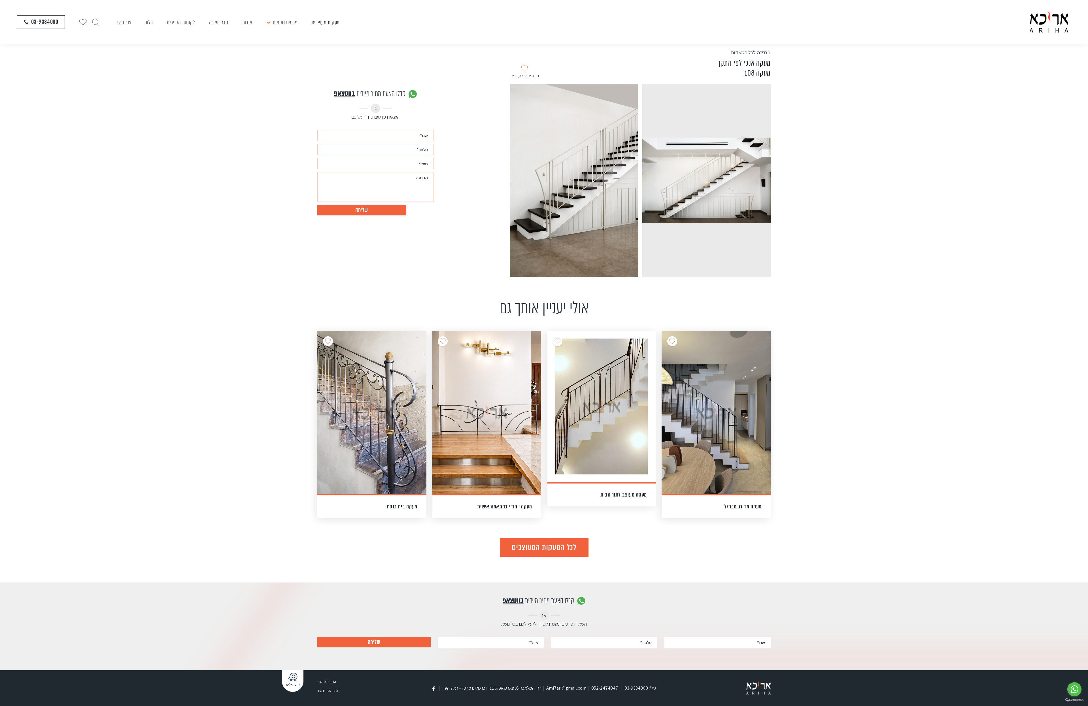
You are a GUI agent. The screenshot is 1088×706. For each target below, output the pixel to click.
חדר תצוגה (218, 22)
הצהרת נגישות (326, 682)
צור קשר (123, 22)
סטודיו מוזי (324, 690)
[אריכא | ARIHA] (1049, 22)
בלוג (149, 22)
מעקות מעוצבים (326, 22)
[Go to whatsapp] (1074, 689)
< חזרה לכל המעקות (751, 52)
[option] (706, 180)
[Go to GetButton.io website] (1074, 700)
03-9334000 (44, 22)
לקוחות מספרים (181, 22)
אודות (247, 22)
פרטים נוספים (285, 22)
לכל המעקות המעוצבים (544, 547)
